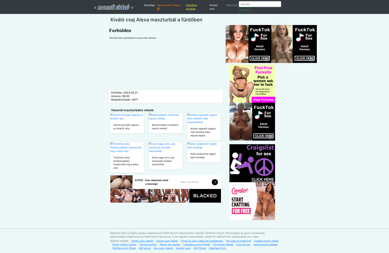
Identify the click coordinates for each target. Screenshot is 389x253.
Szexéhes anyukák (191, 7)
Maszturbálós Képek (168, 5)
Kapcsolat (232, 5)
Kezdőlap (149, 5)
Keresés (245, 9)
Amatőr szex (213, 7)
